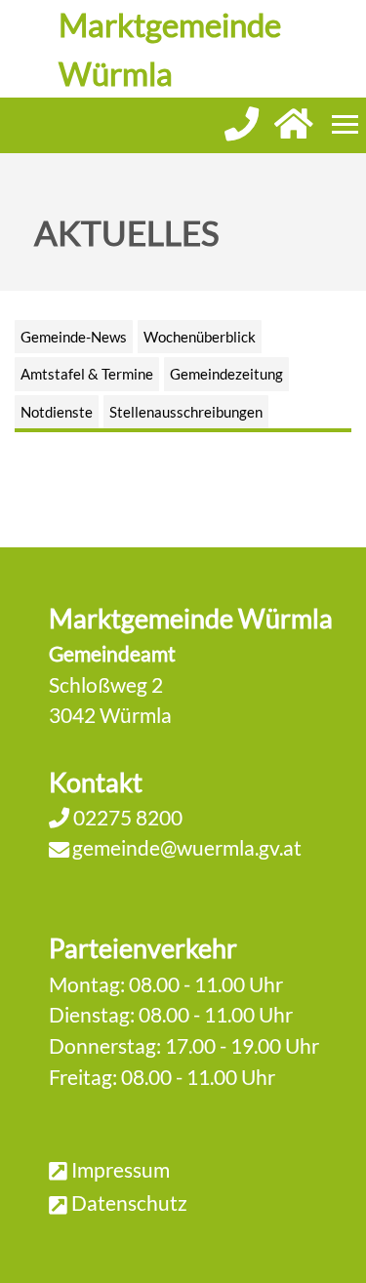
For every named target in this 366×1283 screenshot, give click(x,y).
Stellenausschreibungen (186, 412)
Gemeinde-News (73, 336)
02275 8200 (126, 817)
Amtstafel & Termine (86, 373)
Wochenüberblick (199, 336)
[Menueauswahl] (345, 124)
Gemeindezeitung (226, 373)
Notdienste (56, 412)
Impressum (120, 1169)
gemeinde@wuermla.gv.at (187, 847)
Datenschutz (129, 1202)
